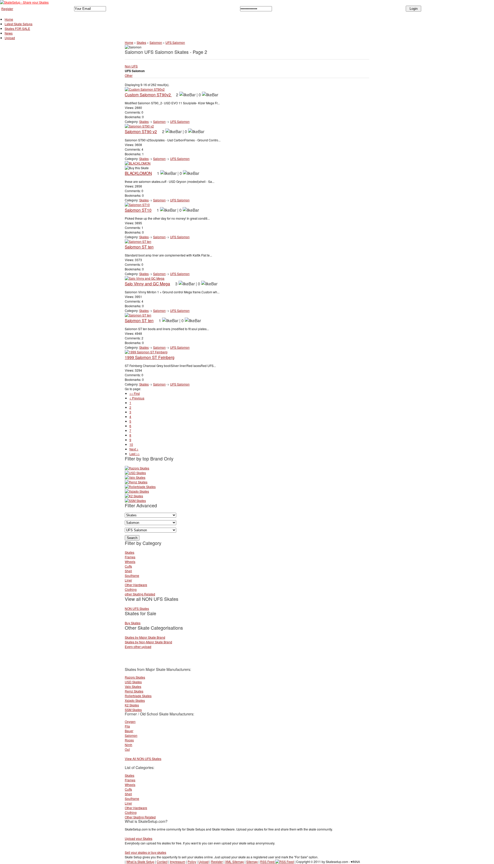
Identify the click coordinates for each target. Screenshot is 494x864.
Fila (127, 726)
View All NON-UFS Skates (143, 758)
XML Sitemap (234, 861)
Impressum (177, 861)
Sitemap (252, 861)
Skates (141, 42)
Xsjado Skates (135, 700)
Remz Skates (134, 691)
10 (131, 444)
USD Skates (133, 682)
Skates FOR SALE (17, 28)
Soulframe (132, 575)
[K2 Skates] (134, 496)
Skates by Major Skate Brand (145, 637)
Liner (128, 580)
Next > (133, 449)
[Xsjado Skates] (137, 491)
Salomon (155, 42)
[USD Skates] (135, 473)
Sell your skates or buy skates (145, 852)
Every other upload (138, 646)
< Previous (136, 398)
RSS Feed (267, 861)
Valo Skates (133, 686)
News (9, 33)
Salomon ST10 (138, 210)
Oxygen (130, 721)
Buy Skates (132, 623)
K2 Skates (132, 705)
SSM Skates (133, 709)
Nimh (128, 744)
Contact (162, 861)
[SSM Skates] (135, 500)
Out (127, 749)
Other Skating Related (140, 817)
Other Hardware (136, 585)
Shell (128, 571)
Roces (129, 740)
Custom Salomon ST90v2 (148, 94)
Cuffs (128, 566)
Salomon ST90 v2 (141, 131)
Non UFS (131, 66)
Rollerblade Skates (138, 696)
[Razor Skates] (137, 468)
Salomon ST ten (139, 247)
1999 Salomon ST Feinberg (149, 357)
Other (129, 75)
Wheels (130, 561)
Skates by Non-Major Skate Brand (148, 642)
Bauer (129, 731)
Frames (130, 557)
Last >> (134, 453)
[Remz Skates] (136, 482)
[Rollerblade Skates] (140, 486)
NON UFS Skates (137, 608)
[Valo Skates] (135, 477)
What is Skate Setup (140, 861)
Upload (10, 38)
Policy (192, 861)
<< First (134, 393)
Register (7, 8)
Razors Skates (135, 677)
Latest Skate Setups (18, 24)
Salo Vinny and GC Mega (147, 283)
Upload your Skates (138, 838)
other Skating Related (140, 594)
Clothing (131, 589)
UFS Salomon (175, 42)
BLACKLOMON (138, 173)
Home (9, 19)
